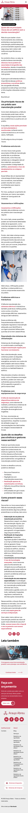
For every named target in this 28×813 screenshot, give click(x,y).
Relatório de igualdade (17, 737)
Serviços (16, 733)
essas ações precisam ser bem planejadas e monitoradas (14, 128)
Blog (15, 731)
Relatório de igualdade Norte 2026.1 (18, 775)
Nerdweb (13, 806)
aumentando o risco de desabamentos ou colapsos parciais (13, 169)
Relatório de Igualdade (17, 741)
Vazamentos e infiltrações (11, 208)
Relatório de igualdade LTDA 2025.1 (18, 746)
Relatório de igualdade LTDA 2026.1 (18, 770)
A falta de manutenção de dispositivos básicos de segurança (10, 400)
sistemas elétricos (8, 306)
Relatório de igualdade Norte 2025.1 (18, 752)
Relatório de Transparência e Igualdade (18, 758)
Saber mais (6, 703)
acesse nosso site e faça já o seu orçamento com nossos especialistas (13, 626)
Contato (3, 731)
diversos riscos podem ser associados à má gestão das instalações (11, 65)
